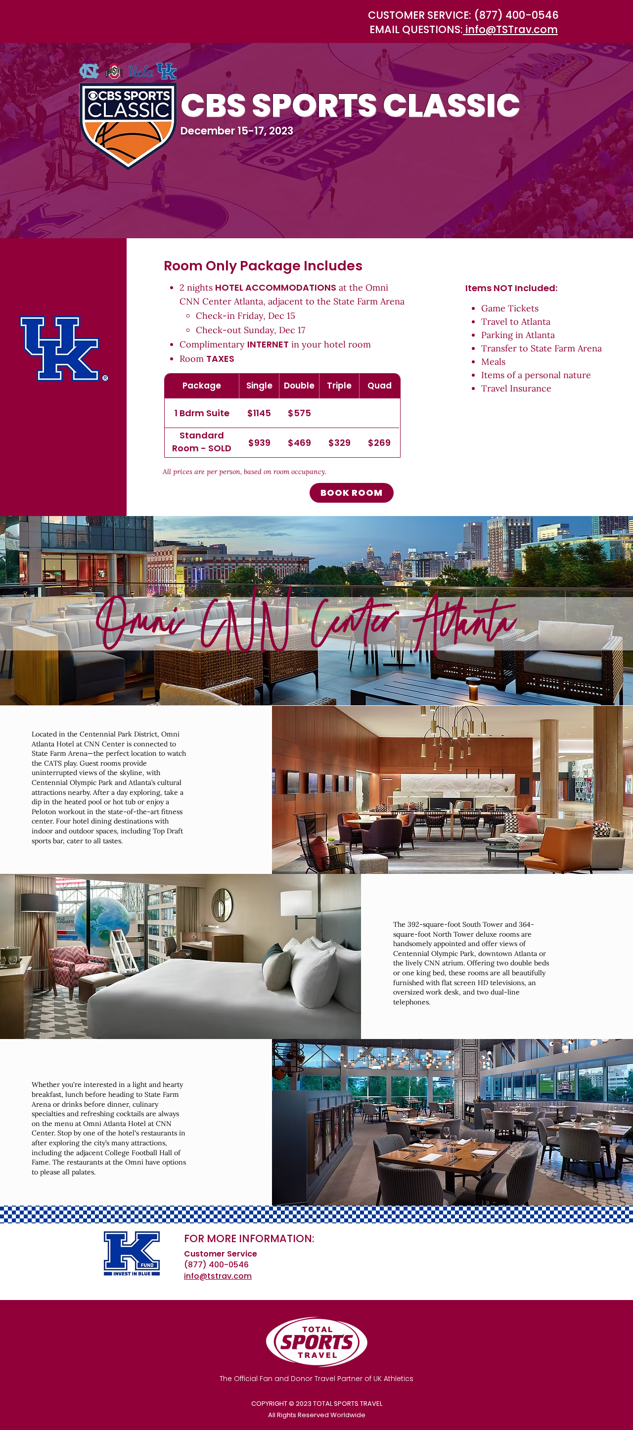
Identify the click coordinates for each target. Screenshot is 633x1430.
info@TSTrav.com (510, 29)
